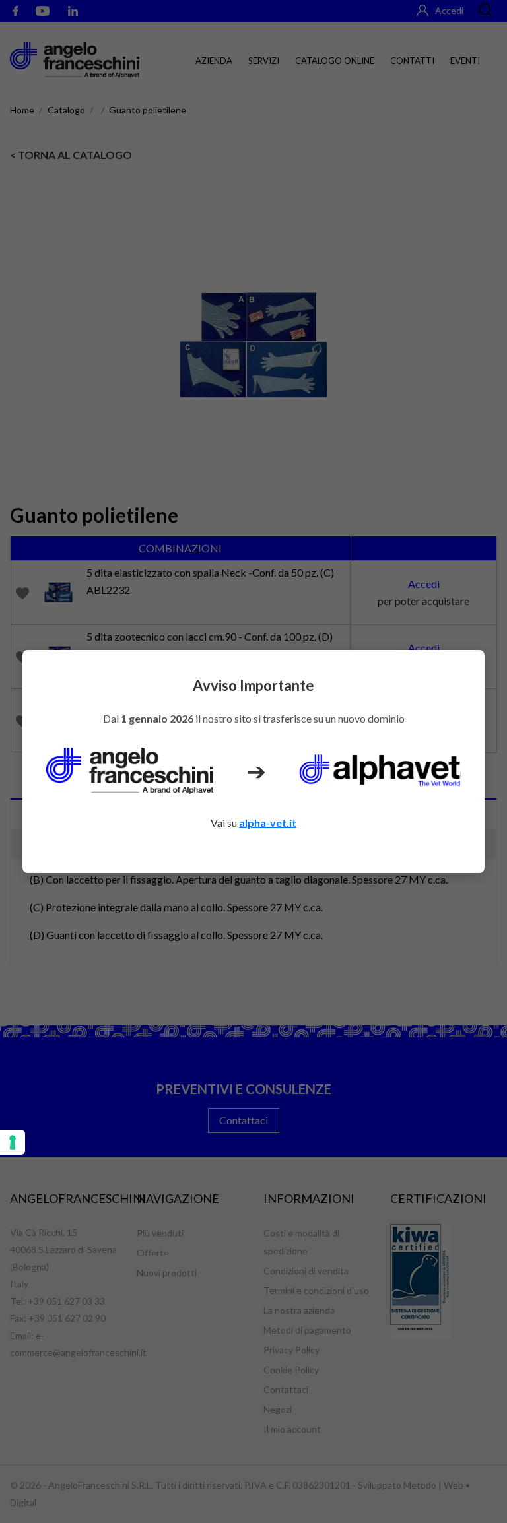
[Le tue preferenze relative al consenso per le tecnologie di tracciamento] (12, 1142)
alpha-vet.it (267, 822)
